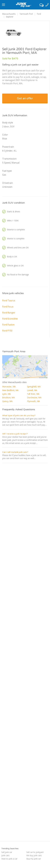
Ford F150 (7, 330)
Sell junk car (6, 852)
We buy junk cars (34, 855)
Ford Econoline (10, 318)
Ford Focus (7, 306)
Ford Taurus (8, 300)
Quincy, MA (7, 401)
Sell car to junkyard (34, 852)
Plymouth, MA (33, 401)
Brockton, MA (8, 397)
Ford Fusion (8, 324)
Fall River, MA (33, 394)
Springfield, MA (34, 386)
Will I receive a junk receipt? (15, 434)
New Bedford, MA (10, 390)
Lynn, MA (6, 394)
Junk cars (5, 855)
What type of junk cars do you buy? (18, 415)
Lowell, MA (32, 390)
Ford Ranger (8, 312)
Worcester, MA (9, 386)
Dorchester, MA (34, 397)
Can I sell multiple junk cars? (15, 452)
